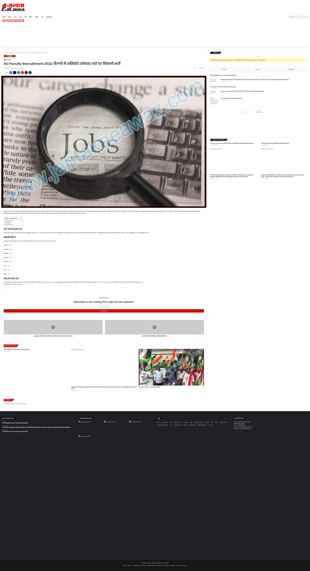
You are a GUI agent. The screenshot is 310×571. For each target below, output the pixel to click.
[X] (237, 432)
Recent (257, 69)
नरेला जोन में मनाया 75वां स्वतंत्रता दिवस (149, 387)
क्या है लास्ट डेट (9, 224)
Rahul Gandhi (192, 425)
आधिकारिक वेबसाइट (135, 282)
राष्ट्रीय (9, 17)
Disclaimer (166, 565)
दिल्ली (12, 52)
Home (4, 17)
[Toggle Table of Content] (20, 218)
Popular (224, 69)
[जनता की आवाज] (13, 7)
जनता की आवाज (165, 563)
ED (212, 422)
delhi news (206, 422)
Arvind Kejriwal (164, 422)
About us (129, 565)
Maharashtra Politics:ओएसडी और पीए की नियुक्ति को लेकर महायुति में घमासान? (232, 143)
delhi (191, 422)
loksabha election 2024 (162, 425)
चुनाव (20, 17)
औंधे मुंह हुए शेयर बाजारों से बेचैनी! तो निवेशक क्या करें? (275, 143)
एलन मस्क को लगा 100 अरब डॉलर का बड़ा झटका (223, 87)
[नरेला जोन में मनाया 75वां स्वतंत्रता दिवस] (171, 367)
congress (186, 422)
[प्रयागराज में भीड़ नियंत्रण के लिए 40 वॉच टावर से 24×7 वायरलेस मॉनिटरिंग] (91, 496)
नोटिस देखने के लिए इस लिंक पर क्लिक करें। (13, 284)
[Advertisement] (155, 34)
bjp (171, 422)
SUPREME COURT (202, 425)
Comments (291, 69)
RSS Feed (172, 565)
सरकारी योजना (49, 17)
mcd (171, 425)
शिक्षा (26, 17)
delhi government (198, 422)
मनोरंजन (30, 17)
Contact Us (184, 565)
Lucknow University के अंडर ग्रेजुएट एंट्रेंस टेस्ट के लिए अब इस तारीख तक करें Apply (242, 91)
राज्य (15, 17)
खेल (42, 17)
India (216, 422)
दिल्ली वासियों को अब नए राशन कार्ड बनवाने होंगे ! (17, 349)
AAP (158, 422)
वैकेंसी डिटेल (8, 222)
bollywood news (177, 422)
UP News (210, 425)
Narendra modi (177, 425)
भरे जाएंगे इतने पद (9, 221)
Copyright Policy (151, 565)
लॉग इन (19, 403)
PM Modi (185, 425)
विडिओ (36, 17)
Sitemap (178, 565)
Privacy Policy (159, 565)
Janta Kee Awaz (223, 422)
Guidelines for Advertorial (139, 565)
